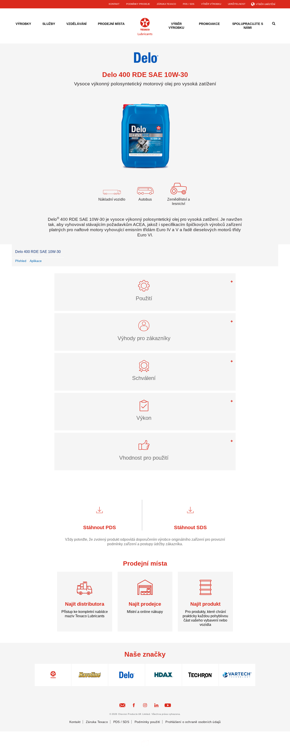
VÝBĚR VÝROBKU (211, 4)
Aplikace (36, 261)
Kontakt (74, 722)
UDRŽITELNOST (236, 4)
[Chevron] (145, 34)
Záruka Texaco (97, 722)
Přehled (20, 261)
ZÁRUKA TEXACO (166, 4)
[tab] (145, 292)
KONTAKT (114, 4)
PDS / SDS (188, 4)
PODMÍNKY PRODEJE (138, 4)
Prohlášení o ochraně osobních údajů (193, 722)
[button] (145, 287)
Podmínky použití (147, 722)
